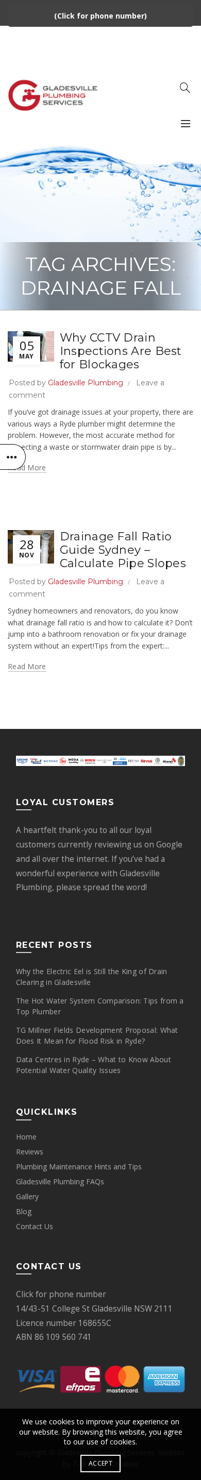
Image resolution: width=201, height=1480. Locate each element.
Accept (100, 1463)
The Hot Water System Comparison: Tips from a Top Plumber (100, 1006)
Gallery (27, 1196)
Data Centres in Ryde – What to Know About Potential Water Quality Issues (93, 1064)
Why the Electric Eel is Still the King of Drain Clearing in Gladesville (91, 976)
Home (26, 1137)
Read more (27, 467)
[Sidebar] (13, 457)
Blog (23, 1211)
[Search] (185, 87)
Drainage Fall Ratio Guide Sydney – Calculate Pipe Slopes (123, 550)
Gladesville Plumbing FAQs (60, 1181)
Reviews (29, 1151)
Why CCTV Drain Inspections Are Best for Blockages (121, 351)
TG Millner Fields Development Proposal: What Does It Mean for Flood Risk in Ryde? (97, 1035)
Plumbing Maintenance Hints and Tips (79, 1166)
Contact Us (34, 1226)
